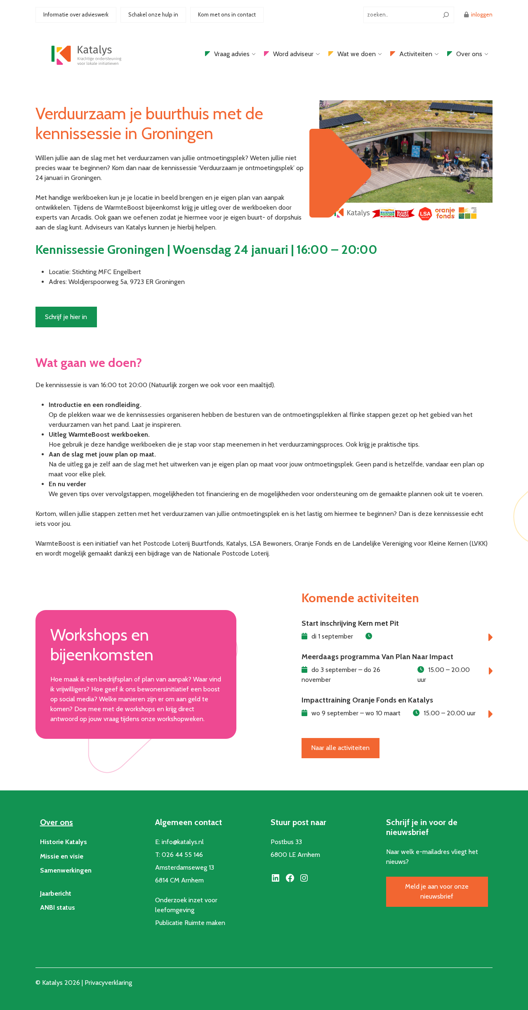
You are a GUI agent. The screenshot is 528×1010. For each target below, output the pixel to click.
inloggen (482, 14)
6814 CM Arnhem (179, 880)
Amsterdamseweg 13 (184, 867)
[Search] (446, 15)
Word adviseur (293, 54)
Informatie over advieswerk (75, 14)
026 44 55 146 (182, 855)
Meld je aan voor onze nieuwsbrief (437, 891)
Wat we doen (356, 54)
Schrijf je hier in (66, 317)
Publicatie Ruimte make (188, 923)
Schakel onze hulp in (153, 14)
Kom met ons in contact (227, 14)
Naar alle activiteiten (340, 748)
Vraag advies (232, 54)
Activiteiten (415, 54)
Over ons (469, 54)
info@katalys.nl (183, 842)
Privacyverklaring (108, 982)
